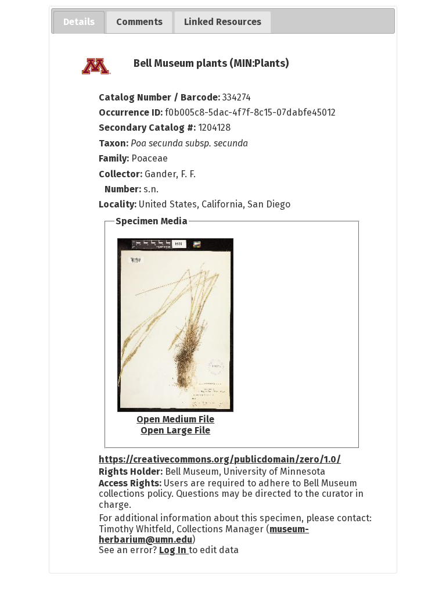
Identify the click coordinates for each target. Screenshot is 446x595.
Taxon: (113, 143)
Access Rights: (130, 483)
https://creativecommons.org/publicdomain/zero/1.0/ (220, 459)
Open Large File (175, 430)
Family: (114, 158)
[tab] (79, 22)
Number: (124, 189)
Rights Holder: (131, 471)
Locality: (117, 204)
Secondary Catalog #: (147, 127)
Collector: (122, 174)
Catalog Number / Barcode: (160, 97)
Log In (174, 549)
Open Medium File (175, 419)
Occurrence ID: (132, 112)
